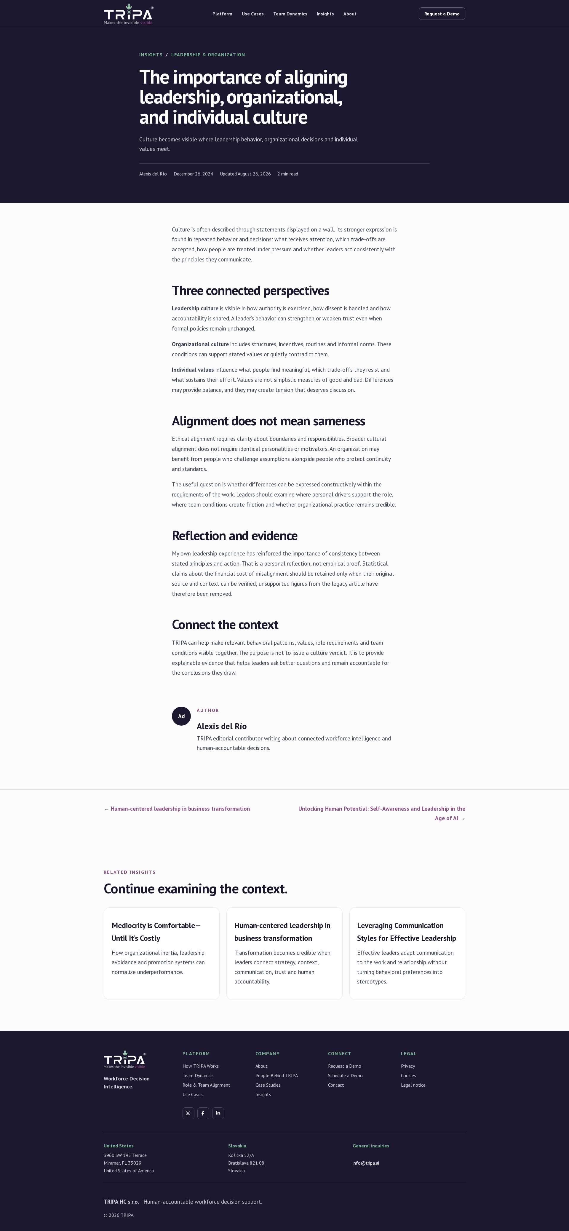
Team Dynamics (290, 14)
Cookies (408, 1075)
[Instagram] (188, 1113)
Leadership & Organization (208, 55)
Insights (325, 14)
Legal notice (413, 1085)
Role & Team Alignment (206, 1085)
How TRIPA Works (201, 1066)
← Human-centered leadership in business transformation (177, 808)
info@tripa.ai (366, 1163)
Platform (222, 14)
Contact (336, 1085)
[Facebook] (203, 1113)
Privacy (408, 1066)
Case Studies (268, 1085)
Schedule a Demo (345, 1075)
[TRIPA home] (151, 13)
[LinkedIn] (218, 1113)
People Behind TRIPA (276, 1075)
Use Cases (253, 14)
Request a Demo (442, 14)
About (350, 14)
